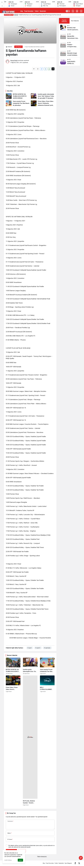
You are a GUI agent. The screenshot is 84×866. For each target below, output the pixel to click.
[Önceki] (2, 2)
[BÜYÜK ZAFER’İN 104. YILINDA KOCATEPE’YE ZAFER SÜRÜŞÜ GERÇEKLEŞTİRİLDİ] (18, 96)
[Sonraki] (2, 6)
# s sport (29, 648)
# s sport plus (47, 648)
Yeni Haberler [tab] (75, 21)
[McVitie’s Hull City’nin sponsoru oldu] (69, 28)
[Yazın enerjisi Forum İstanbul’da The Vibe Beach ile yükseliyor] (18, 103)
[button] (77, 11)
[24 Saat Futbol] (8, 12)
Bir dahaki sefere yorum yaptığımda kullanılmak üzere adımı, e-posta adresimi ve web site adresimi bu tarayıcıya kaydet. (31, 846)
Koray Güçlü (14, 60)
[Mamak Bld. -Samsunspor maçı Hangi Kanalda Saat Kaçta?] (69, 36)
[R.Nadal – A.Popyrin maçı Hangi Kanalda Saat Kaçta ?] (69, 45)
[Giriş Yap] (81, 11)
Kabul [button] (20, 860)
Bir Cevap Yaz (11, 813)
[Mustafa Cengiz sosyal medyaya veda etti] (69, 53)
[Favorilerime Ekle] (37, 68)
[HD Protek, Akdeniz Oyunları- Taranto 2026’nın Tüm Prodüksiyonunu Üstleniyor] (30, 740)
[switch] (68, 11)
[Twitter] (79, 863)
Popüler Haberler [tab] (64, 20)
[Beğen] (34, 68)
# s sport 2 (37, 648)
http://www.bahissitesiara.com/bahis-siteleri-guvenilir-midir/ (26, 642)
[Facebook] (75, 863)
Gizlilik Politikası (8, 860)
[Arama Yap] (73, 11)
